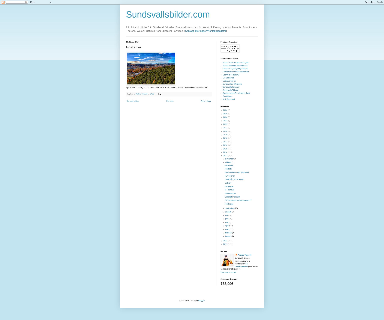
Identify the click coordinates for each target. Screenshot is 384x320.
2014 (225, 152)
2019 (225, 135)
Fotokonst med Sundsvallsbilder (236, 72)
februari (228, 233)
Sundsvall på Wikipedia (232, 84)
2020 (225, 131)
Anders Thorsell (142, 94)
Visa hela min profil (228, 272)
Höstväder (229, 165)
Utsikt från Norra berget (234, 179)
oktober (228, 162)
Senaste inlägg (133, 101)
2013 (225, 156)
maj (227, 222)
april (227, 226)
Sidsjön (228, 183)
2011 (225, 244)
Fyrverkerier (230, 176)
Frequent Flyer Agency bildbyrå (235, 69)
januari (228, 236)
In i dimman (229, 190)
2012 (225, 241)
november (229, 159)
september (229, 208)
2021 (225, 128)
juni (227, 219)
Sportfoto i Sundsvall (231, 75)
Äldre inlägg (206, 101)
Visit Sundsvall (229, 99)
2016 (225, 145)
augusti (228, 212)
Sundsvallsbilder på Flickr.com (235, 66)
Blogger (201, 301)
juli (226, 215)
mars (227, 229)
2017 (225, 142)
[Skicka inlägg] (159, 94)
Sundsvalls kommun (231, 87)
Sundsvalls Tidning (230, 90)
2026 (225, 110)
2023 (225, 121)
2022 (225, 124)
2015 (225, 149)
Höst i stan (229, 204)
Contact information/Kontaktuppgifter (205, 30)
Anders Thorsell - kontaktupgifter (236, 63)
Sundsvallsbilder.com (168, 14)
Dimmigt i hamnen (232, 197)
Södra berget (230, 193)
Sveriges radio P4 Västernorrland (236, 93)
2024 (225, 117)
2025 (225, 114)
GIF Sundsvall (228, 78)
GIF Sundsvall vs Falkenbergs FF (238, 200)
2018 (225, 138)
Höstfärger (229, 186)
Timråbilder (227, 96)
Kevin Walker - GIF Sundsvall (237, 172)
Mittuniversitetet (229, 81)
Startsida (170, 101)
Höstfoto (228, 169)
